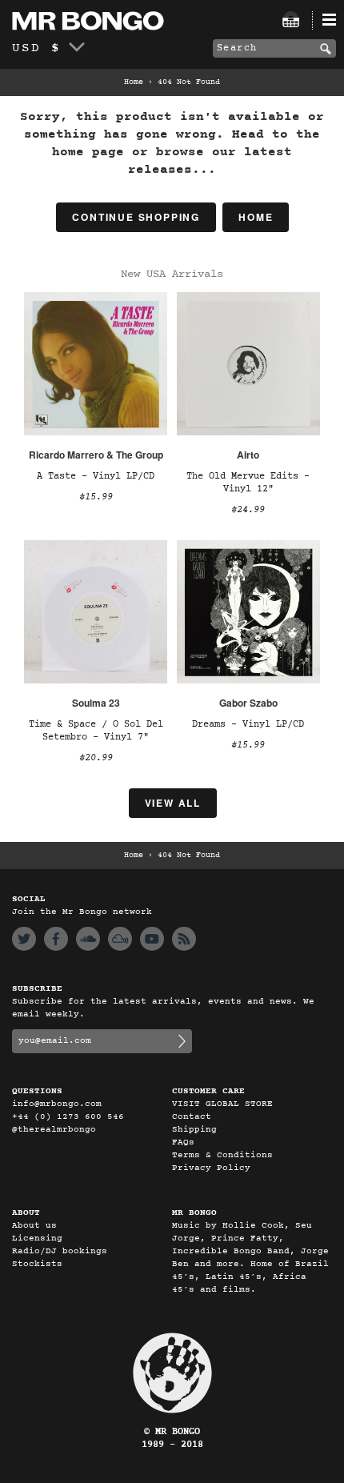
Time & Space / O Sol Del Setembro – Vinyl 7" (96, 731)
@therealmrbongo (54, 1130)
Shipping (194, 1130)
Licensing (37, 1238)
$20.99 (96, 758)
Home (133, 82)
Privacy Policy (211, 1168)
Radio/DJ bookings (59, 1251)
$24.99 (248, 509)
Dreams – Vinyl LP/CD (248, 724)
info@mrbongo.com (57, 1104)
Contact (191, 1117)
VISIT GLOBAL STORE (222, 1104)
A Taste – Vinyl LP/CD (95, 476)
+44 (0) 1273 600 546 (68, 1117)
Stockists (37, 1264)
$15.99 (96, 497)
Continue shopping (136, 217)
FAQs (183, 1142)
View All (173, 803)
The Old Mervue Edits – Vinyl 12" (248, 482)
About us (34, 1226)
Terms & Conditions (222, 1155)
